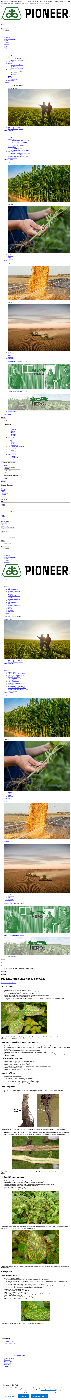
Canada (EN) (14, 456)
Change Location (10, 467)
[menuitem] (10, 55)
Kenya (13, 431)
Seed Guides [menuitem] (11, 151)
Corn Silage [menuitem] (11, 61)
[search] (1, 27)
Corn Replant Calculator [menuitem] (17, 145)
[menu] (1, 6)
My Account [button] (5, 30)
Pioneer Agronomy (13, 88)
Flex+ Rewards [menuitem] (12, 411)
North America (12, 454)
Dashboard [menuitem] (7, 37)
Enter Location (5, 531)
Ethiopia (13, 429)
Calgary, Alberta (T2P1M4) (8, 528)
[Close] (5, 467)
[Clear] (5, 472)
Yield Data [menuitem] (7, 260)
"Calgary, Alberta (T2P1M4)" (8, 462)
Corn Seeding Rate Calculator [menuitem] (19, 142)
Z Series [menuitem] (13, 66)
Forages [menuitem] (10, 77)
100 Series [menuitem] (14, 72)
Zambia (13, 435)
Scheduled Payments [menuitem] (9, 39)
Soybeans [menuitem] (10, 63)
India (12, 439)
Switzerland (14, 445)
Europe (10, 440)
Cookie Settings (10, 1396)
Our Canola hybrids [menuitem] (16, 71)
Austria (13, 442)
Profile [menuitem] (6, 40)
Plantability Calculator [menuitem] (17, 144)
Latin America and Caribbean (16, 446)
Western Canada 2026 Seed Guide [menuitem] (20, 153)
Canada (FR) (14, 457)
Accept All (24, 1396)
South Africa (14, 432)
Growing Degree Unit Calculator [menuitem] (20, 150)
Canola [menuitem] (10, 69)
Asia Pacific (11, 437)
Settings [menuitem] (6, 42)
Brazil (12, 450)
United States (14, 459)
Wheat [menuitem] (9, 76)
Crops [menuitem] (5, 48)
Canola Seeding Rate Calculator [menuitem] (20, 140)
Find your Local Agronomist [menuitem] (15, 129)
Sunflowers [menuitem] (11, 80)
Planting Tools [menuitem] (11, 139)
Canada (3, 417)
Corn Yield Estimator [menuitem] (17, 148)
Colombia (13, 451)
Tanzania (13, 434)
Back (5, 47)
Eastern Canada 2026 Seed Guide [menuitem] (20, 155)
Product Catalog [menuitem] (8, 159)
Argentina (14, 448)
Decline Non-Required (39, 1396)
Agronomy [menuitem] (7, 82)
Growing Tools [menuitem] (12, 147)
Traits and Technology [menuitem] (17, 60)
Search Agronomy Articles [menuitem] (15, 127)
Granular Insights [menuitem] (12, 158)
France (13, 443)
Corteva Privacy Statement (48, 1390)
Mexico (13, 453)
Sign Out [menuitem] (6, 44)
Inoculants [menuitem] (14, 79)
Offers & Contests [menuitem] (9, 358)
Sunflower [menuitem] (10, 259)
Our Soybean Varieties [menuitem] (17, 65)
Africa (9, 428)
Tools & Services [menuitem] (9, 130)
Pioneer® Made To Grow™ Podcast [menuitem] (18, 156)
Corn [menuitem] (9, 57)
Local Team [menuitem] (7, 414)
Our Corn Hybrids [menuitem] (16, 58)
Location (6, 468)
